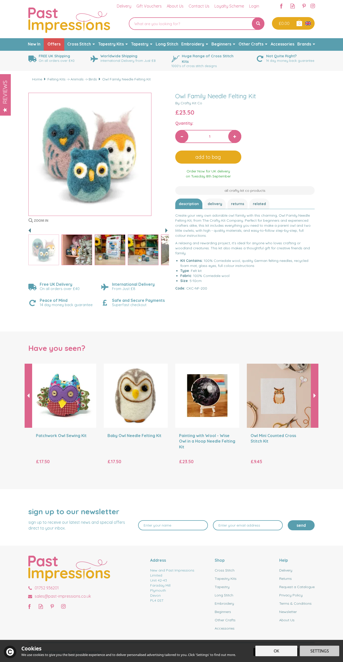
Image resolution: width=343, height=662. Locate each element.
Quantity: (184, 123)
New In (34, 43)
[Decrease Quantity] (181, 136)
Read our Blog (293, 6)
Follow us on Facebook (281, 6)
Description (189, 204)
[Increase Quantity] (234, 136)
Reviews (5, 92)
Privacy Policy (291, 595)
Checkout (283, 23)
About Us (287, 620)
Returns (237, 204)
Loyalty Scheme (229, 6)
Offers (54, 43)
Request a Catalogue (297, 587)
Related (259, 204)
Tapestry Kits (226, 578)
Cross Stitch (225, 570)
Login (254, 6)
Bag (299, 22)
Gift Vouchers (149, 6)
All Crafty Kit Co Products (244, 190)
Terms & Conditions (295, 603)
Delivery (215, 204)
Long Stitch (224, 595)
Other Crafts (225, 620)
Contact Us (199, 6)
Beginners (223, 611)
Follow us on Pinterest (304, 6)
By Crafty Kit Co (188, 103)
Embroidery (224, 603)
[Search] (258, 23)
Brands (304, 43)
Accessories (225, 628)
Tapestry (222, 587)
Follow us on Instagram (313, 6)
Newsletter (288, 611)
